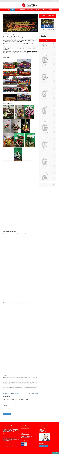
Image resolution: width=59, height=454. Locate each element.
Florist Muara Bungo (45, 115)
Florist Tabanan (44, 162)
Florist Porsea (44, 139)
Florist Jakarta (44, 84)
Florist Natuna (44, 119)
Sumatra (12, 9)
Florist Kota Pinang (45, 97)
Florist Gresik (44, 83)
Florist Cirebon (44, 76)
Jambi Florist (32, 378)
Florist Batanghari (44, 61)
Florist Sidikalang (44, 150)
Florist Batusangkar (45, 62)
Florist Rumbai (44, 144)
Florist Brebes (44, 72)
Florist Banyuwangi (45, 59)
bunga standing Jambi (14, 378)
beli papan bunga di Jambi (6, 377)
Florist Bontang (44, 71)
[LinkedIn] (51, 1)
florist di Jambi (18, 378)
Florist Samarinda (44, 146)
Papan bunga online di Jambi (9, 383)
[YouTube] (55, 1)
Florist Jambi (5, 375)
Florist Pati (43, 131)
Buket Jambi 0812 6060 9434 (33, 393)
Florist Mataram (44, 111)
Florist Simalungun (44, 152)
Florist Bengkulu (44, 64)
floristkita (5, 33)
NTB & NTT (43, 9)
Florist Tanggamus (45, 165)
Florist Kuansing (44, 98)
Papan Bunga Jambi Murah (22, 382)
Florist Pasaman (44, 130)
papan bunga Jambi (12, 382)
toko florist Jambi (8, 387)
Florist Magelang (44, 106)
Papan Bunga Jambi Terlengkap (28, 382)
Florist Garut (44, 82)
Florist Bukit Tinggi (44, 73)
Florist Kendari (44, 93)
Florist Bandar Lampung (45, 54)
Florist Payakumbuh (45, 132)
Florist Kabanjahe (44, 89)
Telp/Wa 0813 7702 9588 (16, 0)
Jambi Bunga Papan (28, 378)
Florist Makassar (44, 107)
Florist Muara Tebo (45, 118)
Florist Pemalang (44, 135)
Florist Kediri (44, 92)
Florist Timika (44, 176)
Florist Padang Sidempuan (46, 123)
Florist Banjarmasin (45, 58)
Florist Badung (44, 47)
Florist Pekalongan (44, 133)
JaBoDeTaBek (22, 9)
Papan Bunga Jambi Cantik (16, 382)
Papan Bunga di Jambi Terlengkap (6, 382)
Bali (47, 9)
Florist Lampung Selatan (45, 101)
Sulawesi (31, 9)
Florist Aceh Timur (44, 45)
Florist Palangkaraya (45, 124)
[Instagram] (53, 1)
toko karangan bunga (17, 387)
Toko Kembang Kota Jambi (12, 388)
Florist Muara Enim (44, 116)
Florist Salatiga (44, 145)
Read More (43, 35)
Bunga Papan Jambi (27, 377)
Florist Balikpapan (44, 51)
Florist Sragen (44, 156)
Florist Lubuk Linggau (45, 105)
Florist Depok (44, 79)
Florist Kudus (44, 99)
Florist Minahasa (44, 114)
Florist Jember (44, 88)
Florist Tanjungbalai (45, 169)
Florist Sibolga (44, 149)
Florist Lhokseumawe (45, 102)
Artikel (43, 43)
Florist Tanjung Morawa (45, 167)
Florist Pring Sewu (44, 141)
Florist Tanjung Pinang (45, 168)
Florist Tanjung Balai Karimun (46, 166)
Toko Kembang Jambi (8, 388)
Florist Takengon (44, 163)
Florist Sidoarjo (44, 151)
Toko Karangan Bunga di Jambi (23, 387)
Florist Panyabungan (45, 128)
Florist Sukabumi (44, 159)
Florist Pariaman (44, 129)
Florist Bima (43, 65)
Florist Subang (44, 158)
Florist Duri (43, 81)
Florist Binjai (43, 66)
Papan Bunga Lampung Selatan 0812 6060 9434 (10, 393)
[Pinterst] (49, 1)
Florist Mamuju (44, 109)
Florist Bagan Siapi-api (45, 49)
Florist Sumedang (44, 160)
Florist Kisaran (44, 94)
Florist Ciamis (44, 74)
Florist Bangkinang (44, 56)
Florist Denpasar (44, 78)
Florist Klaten (44, 95)
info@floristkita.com (7, 0)
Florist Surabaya (44, 161)
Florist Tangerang (44, 164)
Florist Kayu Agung (45, 90)
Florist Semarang (44, 147)
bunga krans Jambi (18, 377)
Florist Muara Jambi (45, 117)
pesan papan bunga (32, 383)
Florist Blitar (43, 67)
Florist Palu (43, 126)
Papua (50, 9)
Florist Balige (44, 50)
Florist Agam (44, 46)
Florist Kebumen (44, 91)
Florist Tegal (44, 175)
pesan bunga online (14, 383)
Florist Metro (44, 113)
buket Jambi (15, 377)
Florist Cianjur (44, 75)
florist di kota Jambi (21, 378)
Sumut (17, 9)
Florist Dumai (44, 80)
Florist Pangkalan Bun (45, 127)
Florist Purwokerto (45, 142)
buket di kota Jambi (11, 377)
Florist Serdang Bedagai (45, 148)
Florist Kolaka (44, 96)
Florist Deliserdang (45, 77)
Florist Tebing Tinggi (45, 174)
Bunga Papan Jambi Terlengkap (32, 377)
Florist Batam (44, 60)
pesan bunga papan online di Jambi (26, 383)
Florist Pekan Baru (44, 134)
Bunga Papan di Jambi (22, 377)
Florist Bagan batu (44, 48)
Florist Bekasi (44, 63)
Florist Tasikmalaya (45, 173)
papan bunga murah (34, 382)
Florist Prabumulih (44, 140)
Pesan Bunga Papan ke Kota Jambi (19, 383)
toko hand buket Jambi (13, 387)
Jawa (28, 9)
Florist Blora (43, 68)
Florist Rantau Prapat (45, 143)
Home (8, 9)
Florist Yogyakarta (44, 178)
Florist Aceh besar (44, 44)
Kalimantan (37, 9)
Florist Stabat (44, 157)
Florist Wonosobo (44, 177)
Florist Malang (44, 108)
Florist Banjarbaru (44, 57)
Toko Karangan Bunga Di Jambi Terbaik (29, 387)
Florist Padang (44, 122)
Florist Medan (44, 112)
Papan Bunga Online (45, 179)
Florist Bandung (44, 55)
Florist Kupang (44, 100)
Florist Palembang (44, 125)
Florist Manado (44, 110)
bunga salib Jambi (10, 378)
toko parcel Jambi (17, 388)
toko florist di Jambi (5, 387)
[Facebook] (47, 1)
